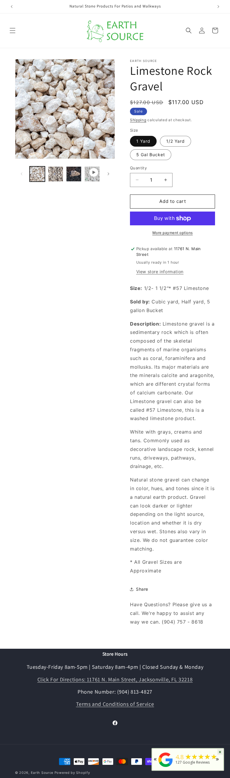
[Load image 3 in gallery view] (73, 174)
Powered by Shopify (72, 773)
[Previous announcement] (11, 6)
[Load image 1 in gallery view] (37, 174)
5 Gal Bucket (150, 154)
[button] (12, 30)
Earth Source (42, 773)
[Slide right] (108, 173)
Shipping (138, 120)
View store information (160, 271)
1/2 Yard (175, 141)
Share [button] (142, 589)
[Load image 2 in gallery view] (55, 174)
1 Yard (143, 141)
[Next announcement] (218, 6)
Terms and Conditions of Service (115, 703)
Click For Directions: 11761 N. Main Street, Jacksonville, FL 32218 (115, 679)
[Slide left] (21, 173)
